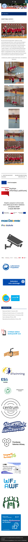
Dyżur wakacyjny (6, 317)
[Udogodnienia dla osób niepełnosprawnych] (26, 1)
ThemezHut (24, 540)
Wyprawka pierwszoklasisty (9, 319)
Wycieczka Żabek (6, 311)
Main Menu (6, 13)
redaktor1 (13, 21)
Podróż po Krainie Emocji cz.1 (9, 315)
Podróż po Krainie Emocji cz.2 (9, 313)
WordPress (11, 540)
